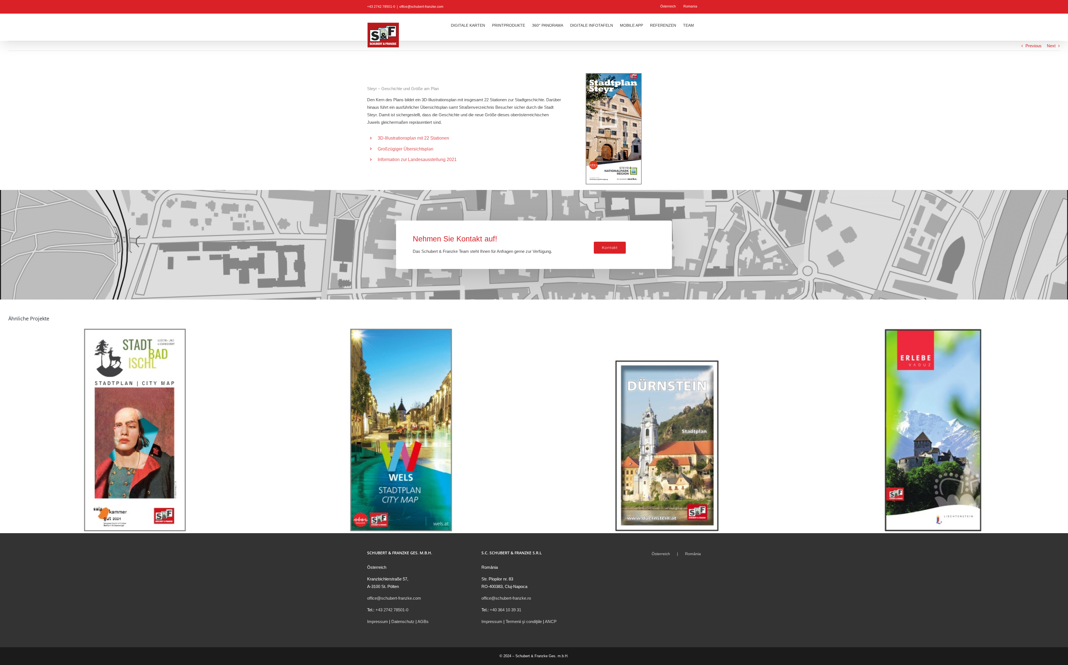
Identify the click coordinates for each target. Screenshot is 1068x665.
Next (1051, 45)
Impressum (377, 621)
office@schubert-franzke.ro (506, 598)
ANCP (551, 621)
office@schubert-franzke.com (421, 7)
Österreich (661, 554)
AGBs (423, 621)
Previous (1033, 45)
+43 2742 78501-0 (391, 609)
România (693, 554)
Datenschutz (402, 621)
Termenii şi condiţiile (524, 621)
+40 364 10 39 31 (505, 609)
